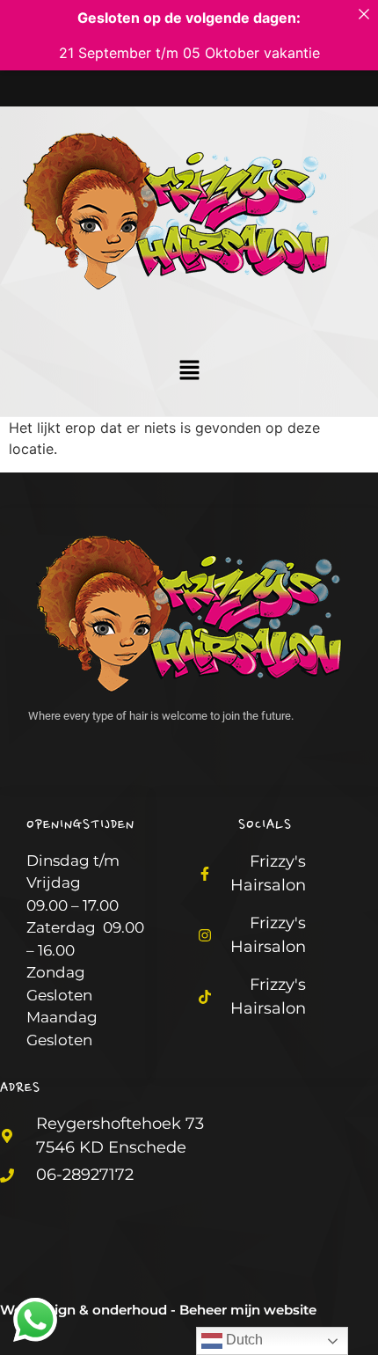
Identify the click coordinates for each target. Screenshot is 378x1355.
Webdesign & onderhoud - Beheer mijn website (158, 1309)
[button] (189, 371)
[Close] (364, 14)
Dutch (242, 1339)
